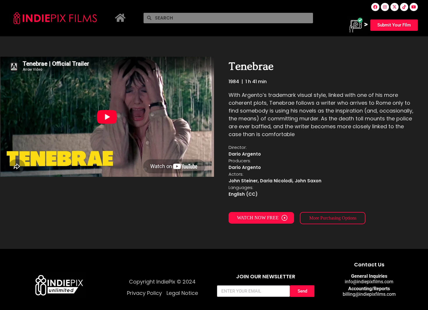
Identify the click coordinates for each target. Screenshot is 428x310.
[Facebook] (375, 7)
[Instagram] (385, 7)
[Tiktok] (404, 7)
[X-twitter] (394, 7)
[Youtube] (414, 7)
